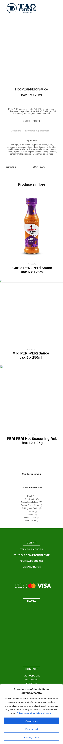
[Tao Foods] (21, 8)
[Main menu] (54, 14)
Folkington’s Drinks (30, 508)
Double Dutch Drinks (30, 505)
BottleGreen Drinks (29, 502)
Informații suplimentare (37, 130)
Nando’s (36, 121)
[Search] (54, 8)
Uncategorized (30, 520)
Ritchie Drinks (30, 517)
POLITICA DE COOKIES (31, 561)
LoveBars (30, 511)
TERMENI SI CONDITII (31, 549)
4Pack (29, 496)
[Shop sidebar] (54, 3)
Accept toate (32, 721)
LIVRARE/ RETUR (32, 567)
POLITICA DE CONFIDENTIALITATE (31, 555)
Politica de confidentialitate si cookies (34, 713)
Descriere (16, 130)
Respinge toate (31, 737)
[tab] (16, 130)
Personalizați (31, 729)
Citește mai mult (32, 226)
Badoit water (30, 499)
